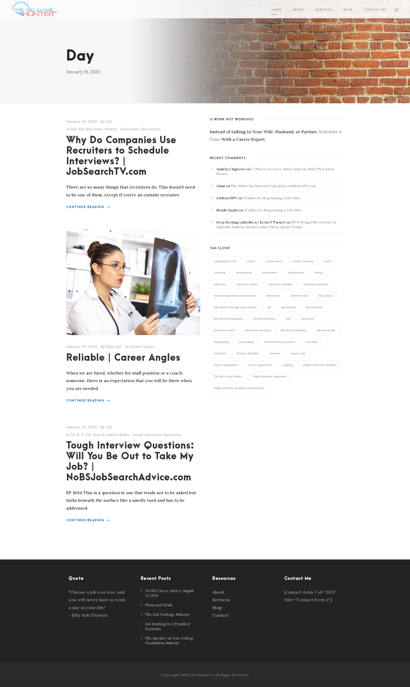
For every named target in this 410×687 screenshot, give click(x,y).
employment (244, 272)
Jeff (109, 121)
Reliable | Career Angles (123, 358)
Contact (220, 615)
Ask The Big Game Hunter (94, 129)
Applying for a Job (225, 261)
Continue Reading (85, 207)
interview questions (315, 284)
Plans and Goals (158, 605)
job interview (314, 307)
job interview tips (264, 318)
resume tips (298, 353)
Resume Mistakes (248, 353)
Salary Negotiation (226, 365)
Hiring (319, 272)
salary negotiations (260, 365)
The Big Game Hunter (228, 376)
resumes (275, 353)
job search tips (326, 330)
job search (307, 318)
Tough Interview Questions (156, 434)
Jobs (288, 318)
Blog (348, 10)
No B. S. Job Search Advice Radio (100, 434)
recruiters (220, 353)
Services (324, 10)
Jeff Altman (325, 295)
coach (327, 261)
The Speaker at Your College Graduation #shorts (169, 640)
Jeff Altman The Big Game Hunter (235, 307)
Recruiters (151, 129)
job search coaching (257, 330)
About (299, 10)
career (251, 261)
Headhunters (296, 272)
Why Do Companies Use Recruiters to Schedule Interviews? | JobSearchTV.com (121, 156)
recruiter (311, 342)
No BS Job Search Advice (279, 342)
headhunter (269, 272)
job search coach (224, 330)
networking (246, 342)
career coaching (303, 261)
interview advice (247, 284)
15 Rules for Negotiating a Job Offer (271, 198)
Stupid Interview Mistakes (320, 365)
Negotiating (221, 342)
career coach (274, 261)
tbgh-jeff (113, 346)
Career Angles (141, 346)
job (269, 307)
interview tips (299, 295)
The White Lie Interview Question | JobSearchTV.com (273, 186)
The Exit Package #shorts (167, 614)
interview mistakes (281, 284)
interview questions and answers (235, 295)
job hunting (288, 307)
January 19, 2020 (81, 121)
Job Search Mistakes (294, 330)
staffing (288, 365)
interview (220, 284)
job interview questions (228, 318)
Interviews (129, 129)
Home (276, 10)
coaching (219, 272)
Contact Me (375, 10)
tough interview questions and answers (239, 388)
